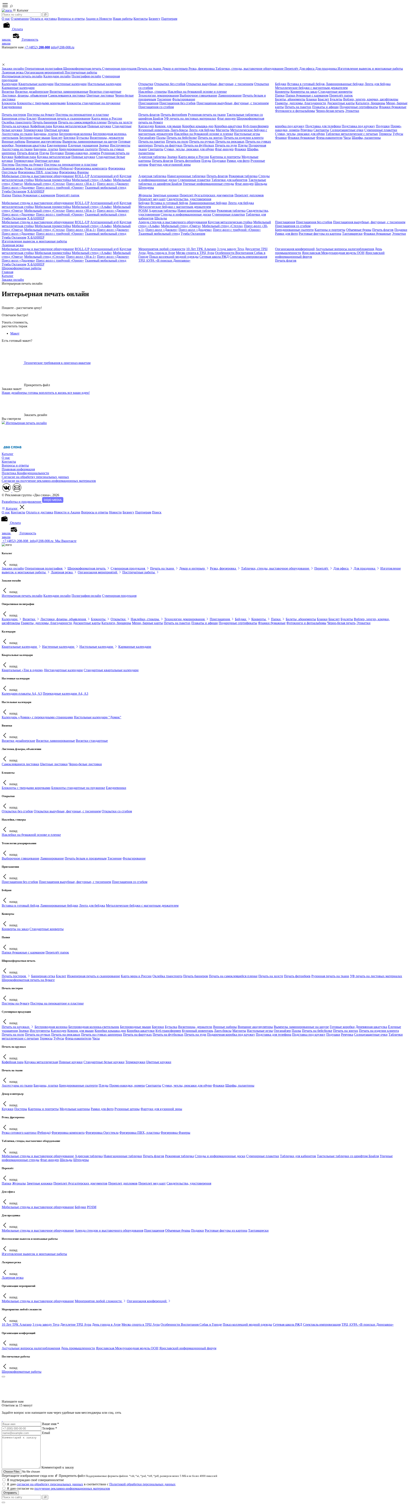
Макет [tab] (14, 333)
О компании (20, 18)
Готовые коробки (342, 1027)
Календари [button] (10, 619)
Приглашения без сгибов (177, 103)
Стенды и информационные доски (186, 214)
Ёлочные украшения (83, 145)
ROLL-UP (82, 176)
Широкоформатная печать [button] (86, 568)
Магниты (222, 130)
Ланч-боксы (179, 130)
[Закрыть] (3, 1376)
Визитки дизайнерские (32, 91)
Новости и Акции (67, 512)
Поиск (156, 512)
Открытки (145, 84)
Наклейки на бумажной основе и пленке (197, 91)
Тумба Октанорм (14, 191)
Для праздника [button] (365, 568)
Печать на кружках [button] (16, 1027)
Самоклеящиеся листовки (67, 95)
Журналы (145, 195)
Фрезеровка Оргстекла (102, 1132)
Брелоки (69, 137)
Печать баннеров (44, 122)
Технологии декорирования (158, 95)
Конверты (282, 91)
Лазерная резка (12, 168)
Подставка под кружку (358, 126)
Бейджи (280, 84)
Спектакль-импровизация (248, 256)
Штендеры (146, 187)
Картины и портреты (225, 157)
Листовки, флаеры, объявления (24, 95)
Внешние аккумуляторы (44, 141)
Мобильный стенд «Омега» (181, 226)
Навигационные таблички (186, 176)
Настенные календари (70, 84)
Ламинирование (230, 95)
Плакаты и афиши (325, 107)
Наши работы (123, 18)
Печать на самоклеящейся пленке (82, 122)
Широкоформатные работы (21, 268)
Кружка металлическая (69, 126)
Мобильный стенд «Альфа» (92, 180)
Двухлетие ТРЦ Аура (75, 1324)
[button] (3, 64)
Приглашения (148, 103)
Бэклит (31, 118)
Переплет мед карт (152, 199)
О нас (6, 18)
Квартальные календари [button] (20, 646)
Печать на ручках (202, 141)
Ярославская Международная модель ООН (333, 253)
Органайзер (146, 137)
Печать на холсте (120, 122)
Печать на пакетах (298, 107)
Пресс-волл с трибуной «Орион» (60, 187)
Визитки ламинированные (69, 91)
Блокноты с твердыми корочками (41, 103)
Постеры (8, 164)
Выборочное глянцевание (198, 95)
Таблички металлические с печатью (352, 134)
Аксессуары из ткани (17, 134)
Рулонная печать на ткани (207, 114)
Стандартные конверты (335, 91)
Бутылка (82, 137)
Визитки (8, 91)
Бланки (311, 99)
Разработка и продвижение (22, 501)
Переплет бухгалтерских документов (207, 195)
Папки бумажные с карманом (307, 95)
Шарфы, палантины (366, 137)
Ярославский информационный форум (187, 1348)
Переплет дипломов (249, 195)
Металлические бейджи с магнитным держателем (311, 88)
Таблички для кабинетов (229, 180)
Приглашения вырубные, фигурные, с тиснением (232, 103)
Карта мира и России (106, 118)
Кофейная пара (41, 126)
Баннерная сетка (14, 118)
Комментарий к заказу (57, 1467)
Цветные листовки (100, 95)
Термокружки (33, 130)
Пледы (243, 145)
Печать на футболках (198, 145)
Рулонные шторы (127, 1109)
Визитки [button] (29, 619)
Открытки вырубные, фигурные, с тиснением (219, 84)
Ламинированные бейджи (345, 84)
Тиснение (164, 99)
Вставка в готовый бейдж (306, 84)
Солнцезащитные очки (346, 130)
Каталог (7, 454)
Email (46, 1433)
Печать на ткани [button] (162, 568)
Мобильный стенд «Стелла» (44, 184)
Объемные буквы (358, 230)
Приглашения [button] (220, 619)
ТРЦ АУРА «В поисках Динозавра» (164, 260)
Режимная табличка (243, 176)
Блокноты (9, 103)
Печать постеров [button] (14, 976)
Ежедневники (12, 107)
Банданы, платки (46, 134)
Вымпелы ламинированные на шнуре (89, 141)
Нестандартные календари (63, 670)
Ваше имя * (50, 1424)
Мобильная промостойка (53, 180)
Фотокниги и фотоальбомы (295, 111)
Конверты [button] (259, 619)
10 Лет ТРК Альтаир (201, 249)
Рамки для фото (238, 160)
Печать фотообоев (174, 114)
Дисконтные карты (341, 103)
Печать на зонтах (210, 137)
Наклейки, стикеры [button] (145, 619)
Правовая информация (18, 469)
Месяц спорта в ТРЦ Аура (195, 253)
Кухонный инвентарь (154, 130)
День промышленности (78, 1348)
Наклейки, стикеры (152, 91)
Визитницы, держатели (107, 137)
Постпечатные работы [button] (139, 572)
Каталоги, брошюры (370, 103)
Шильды (261, 184)
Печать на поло (177, 141)
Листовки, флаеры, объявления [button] (63, 619)
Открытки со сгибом (117, 811)
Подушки (383, 126)
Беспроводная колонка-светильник (93, 1027)
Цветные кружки (56, 130)
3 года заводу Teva (230, 249)
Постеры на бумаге (41, 114)
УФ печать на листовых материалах (190, 118)
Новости (115, 512)
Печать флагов (149, 114)
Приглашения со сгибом (156, 107)
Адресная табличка (152, 157)
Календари (10, 84)
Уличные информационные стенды (208, 184)
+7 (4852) (37, 47)
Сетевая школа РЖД (214, 256)
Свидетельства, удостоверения (189, 199)
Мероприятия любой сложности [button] (99, 1301)
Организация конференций (295, 249)
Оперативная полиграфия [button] (44, 568)
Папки (280, 95)
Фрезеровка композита (90, 168)
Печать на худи (226, 145)
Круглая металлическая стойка (230, 222)
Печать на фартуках (168, 145)
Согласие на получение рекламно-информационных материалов (49, 481)
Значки (104, 145)
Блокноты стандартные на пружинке (93, 103)
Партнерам (169, 18)
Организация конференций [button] (147, 1301)
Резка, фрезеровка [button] (223, 568)
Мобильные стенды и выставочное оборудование (38, 176)
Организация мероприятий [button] (98, 572)
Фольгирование (183, 99)
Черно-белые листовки (85, 764)
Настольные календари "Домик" (97, 717)
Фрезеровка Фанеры (74, 172)
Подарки (400, 230)
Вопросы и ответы (71, 18)
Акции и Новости (99, 18)
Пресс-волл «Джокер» (113, 184)
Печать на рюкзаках (230, 141)
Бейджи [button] (241, 619)
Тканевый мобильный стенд (105, 187)
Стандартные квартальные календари (111, 670)
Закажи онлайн (13, 568)
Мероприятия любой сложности (161, 249)
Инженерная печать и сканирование (64, 118)
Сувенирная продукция (119, 595)
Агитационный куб (104, 176)
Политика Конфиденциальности (25, 473)
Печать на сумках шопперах (101, 1034)
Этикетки (352, 111)
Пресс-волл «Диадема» (18, 187)
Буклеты (336, 99)
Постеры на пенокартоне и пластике (82, 114)
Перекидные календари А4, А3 (65, 693)
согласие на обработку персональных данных (50, 1484)
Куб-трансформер (256, 126)
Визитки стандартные (105, 91)
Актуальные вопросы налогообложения (345, 249)
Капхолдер (146, 126)
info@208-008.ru (62, 47)
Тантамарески (352, 233)
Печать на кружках (15, 126)
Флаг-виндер (226, 118)
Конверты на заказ (303, 91)
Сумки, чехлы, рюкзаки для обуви (300, 134)
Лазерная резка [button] (62, 572)
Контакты (140, 18)
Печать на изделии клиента (244, 137)
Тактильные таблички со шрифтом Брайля (348, 1156)
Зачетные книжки (166, 195)
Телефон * (49, 1428)
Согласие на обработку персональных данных (35, 477)
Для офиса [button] (341, 568)
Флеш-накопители (329, 137)
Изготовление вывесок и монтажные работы (34, 241)
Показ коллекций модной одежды (174, 256)
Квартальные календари (36, 84)
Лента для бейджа (378, 84)
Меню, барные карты (147, 623)
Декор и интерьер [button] (192, 568)
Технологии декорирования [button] (184, 619)
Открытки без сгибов (169, 84)
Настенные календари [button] (58, 646)
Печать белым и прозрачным (86, 858)
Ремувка (306, 130)
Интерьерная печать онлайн (22, 76)
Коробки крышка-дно (198, 126)
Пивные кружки (99, 126)
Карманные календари (18, 88)
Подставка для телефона (323, 126)
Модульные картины (75, 1109)
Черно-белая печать (330, 111)
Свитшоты (321, 130)
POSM (143, 210)
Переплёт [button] (321, 568)
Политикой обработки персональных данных (142, 1484)
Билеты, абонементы (290, 99)
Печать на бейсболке (182, 137)
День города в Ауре (160, 253)
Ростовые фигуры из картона (320, 233)
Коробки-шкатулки (228, 126)
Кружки (7, 157)
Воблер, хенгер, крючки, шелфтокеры (370, 99)
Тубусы (397, 134)
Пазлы (161, 137)
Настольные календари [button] (96, 646)
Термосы (385, 134)
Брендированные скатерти (78, 149)
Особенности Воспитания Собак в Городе (191, 1324)
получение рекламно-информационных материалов (72, 1488)
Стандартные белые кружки (103, 1062)
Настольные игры (247, 134)
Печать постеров (14, 114)
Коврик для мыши (168, 126)
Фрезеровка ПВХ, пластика (38, 172)
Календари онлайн (57, 76)
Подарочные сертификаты (359, 107)
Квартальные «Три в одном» (22, 670)
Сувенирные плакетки (380, 130)
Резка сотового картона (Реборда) (48, 168)
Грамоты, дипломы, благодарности (300, 103)
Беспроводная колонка (75, 134)
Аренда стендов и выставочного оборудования (172, 222)
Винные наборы (13, 141)
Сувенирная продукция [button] (128, 568)
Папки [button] (276, 619)
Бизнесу (154, 18)
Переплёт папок (341, 95)
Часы (347, 137)
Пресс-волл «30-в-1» (81, 184)
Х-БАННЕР (35, 191)
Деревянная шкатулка (30, 145)
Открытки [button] (118, 619)
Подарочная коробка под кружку (231, 1034)
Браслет (323, 99)
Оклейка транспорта (17, 122)
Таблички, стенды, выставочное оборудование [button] (275, 568)
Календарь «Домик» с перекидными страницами (37, 717)
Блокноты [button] (98, 619)
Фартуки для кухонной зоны (170, 164)
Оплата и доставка (43, 18)
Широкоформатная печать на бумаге (28, 980)
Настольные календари (104, 84)
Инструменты (120, 145)
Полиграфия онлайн (86, 76)
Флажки (281, 137)
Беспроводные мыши (34, 137)
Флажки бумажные (392, 107)
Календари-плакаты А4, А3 (22, 693)
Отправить (10, 1492)
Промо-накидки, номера (82, 153)
